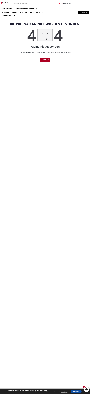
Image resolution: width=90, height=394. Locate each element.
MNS (21, 12)
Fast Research (7, 16)
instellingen (64, 392)
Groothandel (67, 3)
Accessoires (6, 12)
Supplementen (7, 9)
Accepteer (76, 391)
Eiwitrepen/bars (22, 9)
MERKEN (84, 12)
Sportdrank (33, 9)
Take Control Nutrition (34, 12)
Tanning (15, 12)
